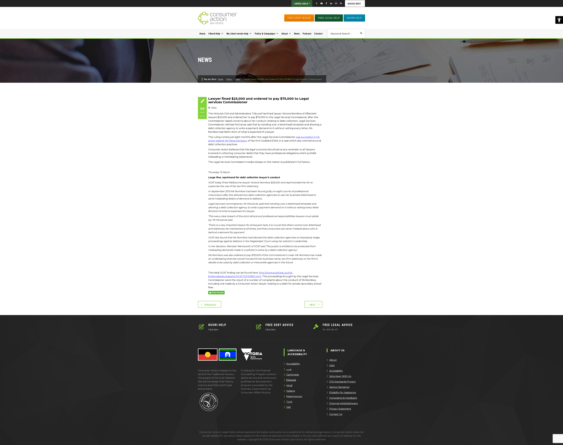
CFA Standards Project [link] (342, 381)
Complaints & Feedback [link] (343, 398)
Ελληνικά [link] (291, 380)
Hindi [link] (289, 385)
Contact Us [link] (335, 414)
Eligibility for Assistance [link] (342, 392)
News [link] (297, 33)
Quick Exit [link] (354, 3)
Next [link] (313, 304)
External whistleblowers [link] (343, 403)
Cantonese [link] (292, 374)
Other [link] (214, 107)
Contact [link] (318, 33)
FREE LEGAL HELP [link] (329, 18)
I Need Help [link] (214, 33)
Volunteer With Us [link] (340, 376)
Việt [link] (288, 407)
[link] (559, 20)
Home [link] (202, 33)
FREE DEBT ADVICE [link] (299, 18)
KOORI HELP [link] (354, 18)
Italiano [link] (290, 391)
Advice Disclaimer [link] (339, 387)
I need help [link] (301, 3)
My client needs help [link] (237, 33)
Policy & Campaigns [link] (265, 33)
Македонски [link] (294, 396)
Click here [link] (213, 329)
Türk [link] (289, 401)
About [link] (285, 33)
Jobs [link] (332, 365)
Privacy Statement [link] (340, 408)
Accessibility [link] (293, 363)
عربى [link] (289, 369)
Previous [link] (210, 304)
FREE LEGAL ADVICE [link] (338, 325)
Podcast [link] (307, 33)
